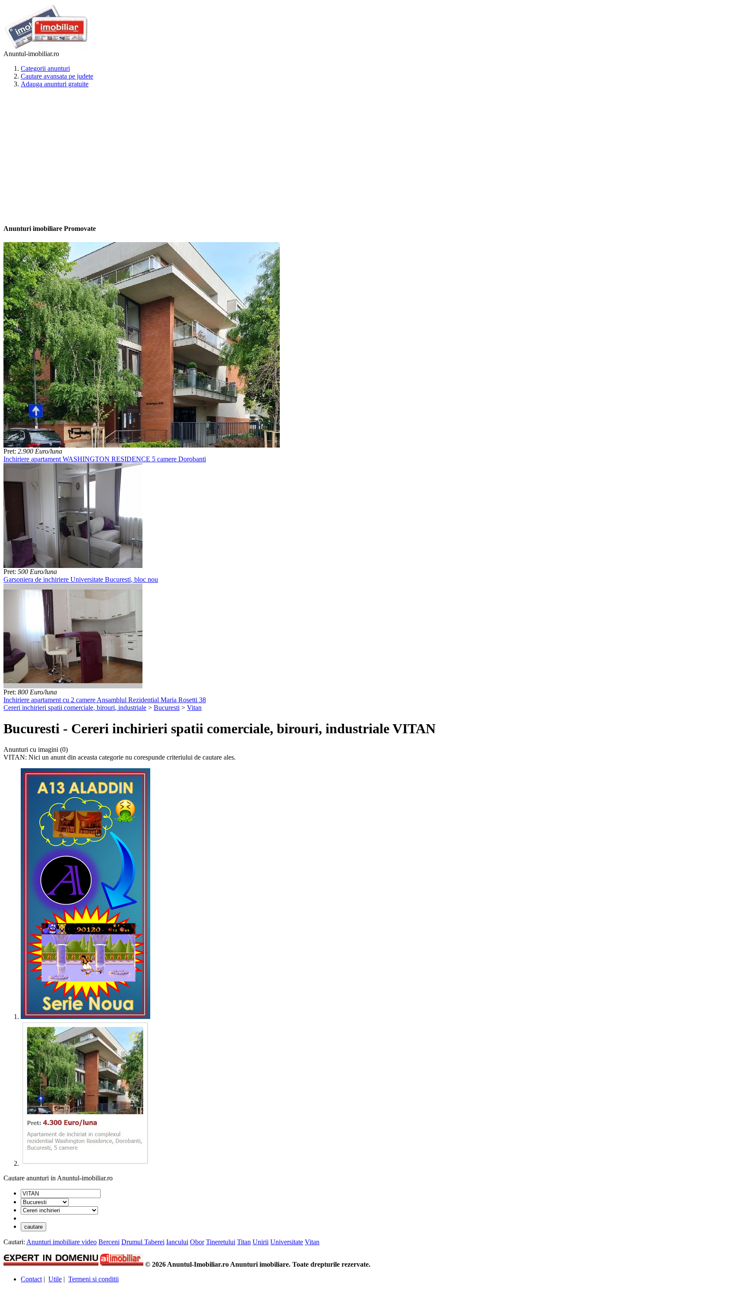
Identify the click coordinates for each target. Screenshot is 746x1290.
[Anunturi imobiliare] (46, 47)
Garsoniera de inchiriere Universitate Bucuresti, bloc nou (80, 579)
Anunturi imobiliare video (61, 1242)
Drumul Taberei (142, 1242)
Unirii (261, 1242)
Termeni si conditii (93, 1279)
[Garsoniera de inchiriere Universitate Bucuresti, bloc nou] (72, 565)
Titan (244, 1242)
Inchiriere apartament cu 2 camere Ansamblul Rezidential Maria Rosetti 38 (104, 699)
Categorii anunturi (45, 68)
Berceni (109, 1242)
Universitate (286, 1242)
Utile (55, 1279)
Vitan (194, 707)
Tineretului (220, 1242)
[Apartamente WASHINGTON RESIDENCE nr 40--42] (85, 1163)
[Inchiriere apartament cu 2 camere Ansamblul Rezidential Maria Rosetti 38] (72, 686)
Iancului (177, 1242)
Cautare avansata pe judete (57, 76)
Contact (31, 1279)
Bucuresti (167, 707)
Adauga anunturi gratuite (55, 84)
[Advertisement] (262, 155)
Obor (197, 1242)
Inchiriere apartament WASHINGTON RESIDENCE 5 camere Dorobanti (104, 459)
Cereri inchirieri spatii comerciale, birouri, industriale (74, 707)
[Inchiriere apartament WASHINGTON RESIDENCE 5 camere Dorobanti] (141, 445)
